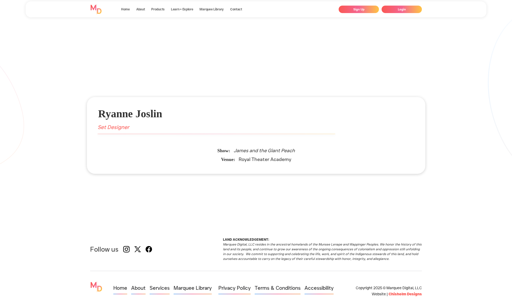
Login (402, 9)
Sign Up (359, 9)
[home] (96, 9)
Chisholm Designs (405, 294)
